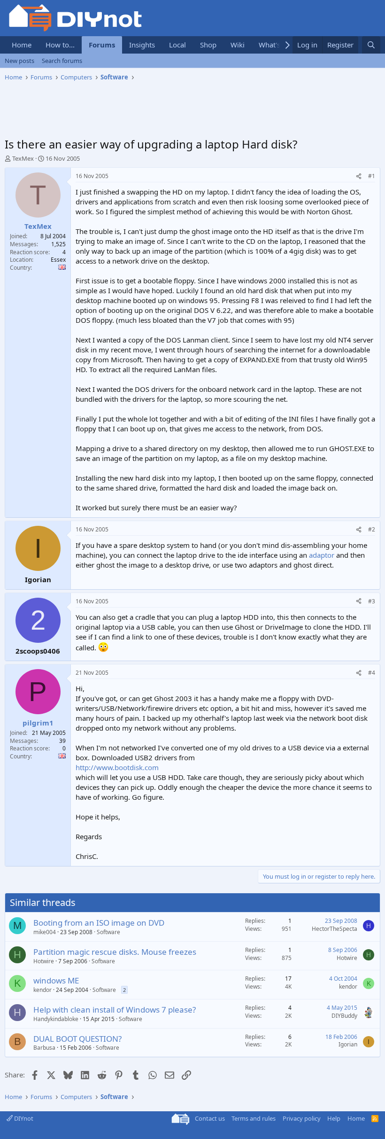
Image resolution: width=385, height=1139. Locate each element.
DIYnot (23, 1118)
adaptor (321, 555)
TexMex (23, 158)
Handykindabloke (55, 1019)
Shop (208, 44)
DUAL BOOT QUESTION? (77, 1038)
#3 (371, 601)
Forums (102, 44)
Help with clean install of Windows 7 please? (114, 1009)
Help (333, 1118)
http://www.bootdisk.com (117, 767)
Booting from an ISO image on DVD (98, 922)
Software (108, 932)
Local (177, 44)
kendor (42, 990)
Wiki (238, 44)
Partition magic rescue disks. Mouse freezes (114, 951)
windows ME (56, 980)
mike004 (44, 932)
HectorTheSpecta (334, 929)
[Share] (359, 176)
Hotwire (43, 961)
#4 (371, 673)
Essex (58, 260)
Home (21, 44)
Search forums (62, 60)
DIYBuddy (344, 1016)
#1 (371, 176)
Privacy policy (302, 1118)
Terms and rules (253, 1118)
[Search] (371, 45)
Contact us (210, 1118)
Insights (142, 44)
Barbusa (44, 1048)
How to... (60, 44)
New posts (19, 60)
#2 (371, 529)
